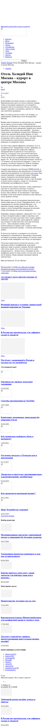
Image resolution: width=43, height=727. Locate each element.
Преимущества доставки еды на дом (18, 601)
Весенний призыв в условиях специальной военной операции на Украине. (21, 305)
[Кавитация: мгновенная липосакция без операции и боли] (6, 413)
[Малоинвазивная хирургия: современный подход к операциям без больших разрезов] (6, 531)
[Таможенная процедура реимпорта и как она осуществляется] (6, 550)
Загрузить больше (7, 516)
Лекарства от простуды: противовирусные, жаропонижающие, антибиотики (21, 475)
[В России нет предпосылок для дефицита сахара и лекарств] (13, 326)
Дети (7, 51)
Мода (7, 41)
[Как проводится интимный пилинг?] (6, 489)
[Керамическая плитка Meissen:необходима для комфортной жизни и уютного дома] (6, 613)
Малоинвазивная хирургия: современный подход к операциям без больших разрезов (21, 536)
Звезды (8, 55)
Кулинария (9, 43)
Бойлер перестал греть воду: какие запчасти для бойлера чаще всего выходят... (17, 575)
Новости (8, 57)
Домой (3, 63)
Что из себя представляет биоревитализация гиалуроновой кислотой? (18, 268)
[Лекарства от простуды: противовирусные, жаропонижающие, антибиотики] (6, 470)
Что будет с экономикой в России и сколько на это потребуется (17, 361)
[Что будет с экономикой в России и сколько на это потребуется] (13, 354)
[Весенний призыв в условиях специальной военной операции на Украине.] (13, 298)
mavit (3, 89)
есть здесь (34, 173)
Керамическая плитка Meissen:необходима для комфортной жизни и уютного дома (21, 618)
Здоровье (8, 53)
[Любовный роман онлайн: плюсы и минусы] (6, 695)
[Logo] (13, 35)
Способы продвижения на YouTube (17, 401)
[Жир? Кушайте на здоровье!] (6, 505)
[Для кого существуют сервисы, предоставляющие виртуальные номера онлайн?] (6, 632)
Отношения (9, 47)
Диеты (7, 45)
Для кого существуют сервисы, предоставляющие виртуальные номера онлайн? (20, 639)
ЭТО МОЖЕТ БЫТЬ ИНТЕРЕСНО (15, 277)
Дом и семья (10, 49)
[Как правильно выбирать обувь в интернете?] (6, 432)
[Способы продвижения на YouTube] (6, 396)
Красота (8, 39)
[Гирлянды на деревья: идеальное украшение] (6, 378)
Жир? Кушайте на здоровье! (14, 509)
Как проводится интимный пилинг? (18, 493)
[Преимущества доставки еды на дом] (6, 597)
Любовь (9, 63)
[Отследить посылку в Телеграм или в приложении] (6, 451)
